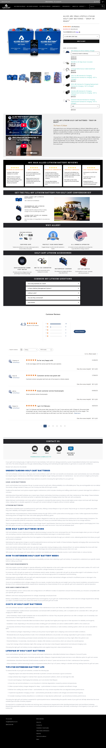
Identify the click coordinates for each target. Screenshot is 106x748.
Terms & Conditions (41, 736)
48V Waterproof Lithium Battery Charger (82, 51)
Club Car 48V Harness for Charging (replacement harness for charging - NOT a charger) (84, 77)
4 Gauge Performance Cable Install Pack (83, 69)
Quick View (67, 53)
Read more (77, 413)
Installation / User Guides (42, 728)
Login (97, 1)
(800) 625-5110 (6, 1)
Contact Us (39, 725)
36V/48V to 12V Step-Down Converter (82, 62)
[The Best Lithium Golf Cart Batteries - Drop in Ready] (6, 6)
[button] (56, 6)
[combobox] (31, 349)
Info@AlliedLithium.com (36, 456)
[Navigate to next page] (64, 426)
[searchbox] (14, 349)
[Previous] (8, 42)
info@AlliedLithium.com (12, 721)
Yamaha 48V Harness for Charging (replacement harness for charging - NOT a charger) (84, 93)
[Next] (60, 42)
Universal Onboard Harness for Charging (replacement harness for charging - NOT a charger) (84, 101)
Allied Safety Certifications (42, 730)
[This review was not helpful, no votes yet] (95, 369)
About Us (38, 722)
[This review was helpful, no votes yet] (92, 369)
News (37, 739)
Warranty (38, 733)
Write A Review (79, 331)
